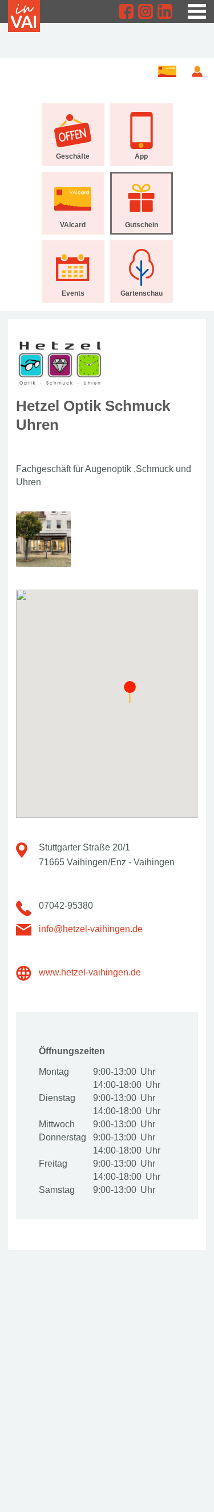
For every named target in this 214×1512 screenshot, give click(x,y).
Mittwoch (57, 1124)
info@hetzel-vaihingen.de (91, 929)
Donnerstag (61, 1137)
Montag (54, 1071)
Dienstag (57, 1098)
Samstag (57, 1190)
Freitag (53, 1163)
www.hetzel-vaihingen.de (90, 972)
